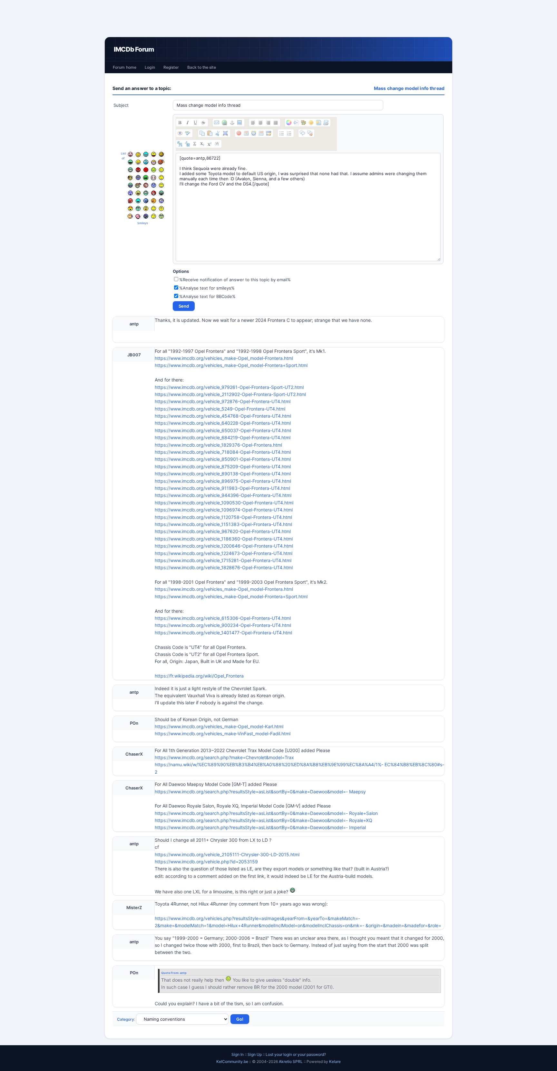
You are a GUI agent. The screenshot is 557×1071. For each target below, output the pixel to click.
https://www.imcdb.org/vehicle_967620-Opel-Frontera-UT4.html (223, 531)
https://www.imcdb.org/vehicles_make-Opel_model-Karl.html (219, 726)
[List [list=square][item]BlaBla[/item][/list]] (281, 133)
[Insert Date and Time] (261, 133)
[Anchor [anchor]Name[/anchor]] (232, 122)
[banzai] (138, 185)
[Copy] (202, 133)
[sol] (130, 177)
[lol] (138, 200)
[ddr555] (145, 193)
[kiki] (145, 185)
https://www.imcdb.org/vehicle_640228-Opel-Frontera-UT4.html (223, 423)
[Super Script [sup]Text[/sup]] (209, 144)
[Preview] (180, 133)
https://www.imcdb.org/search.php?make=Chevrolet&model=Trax (224, 757)
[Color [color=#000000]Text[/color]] (289, 122)
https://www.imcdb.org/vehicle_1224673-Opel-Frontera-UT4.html (223, 553)
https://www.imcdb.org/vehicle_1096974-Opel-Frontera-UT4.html (224, 509)
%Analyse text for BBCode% (207, 296)
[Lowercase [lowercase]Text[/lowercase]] (187, 144)
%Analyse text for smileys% (207, 288)
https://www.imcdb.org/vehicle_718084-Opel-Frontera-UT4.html (223, 452)
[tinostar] (145, 216)
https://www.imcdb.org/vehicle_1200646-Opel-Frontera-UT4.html (224, 546)
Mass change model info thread (409, 88)
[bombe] (161, 162)
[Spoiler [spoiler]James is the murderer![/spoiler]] (310, 133)
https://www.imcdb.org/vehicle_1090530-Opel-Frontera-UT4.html (224, 502)
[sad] (153, 185)
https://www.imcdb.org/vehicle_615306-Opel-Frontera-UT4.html (223, 618)
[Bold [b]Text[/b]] (180, 122)
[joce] (130, 185)
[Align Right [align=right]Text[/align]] (268, 122)
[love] (130, 208)
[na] (145, 208)
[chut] (153, 193)
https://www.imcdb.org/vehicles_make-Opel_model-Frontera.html (224, 358)
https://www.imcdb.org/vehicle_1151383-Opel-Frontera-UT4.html (223, 524)
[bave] (138, 162)
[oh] (145, 169)
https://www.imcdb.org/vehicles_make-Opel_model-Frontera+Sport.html (231, 365)
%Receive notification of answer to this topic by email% (235, 279)
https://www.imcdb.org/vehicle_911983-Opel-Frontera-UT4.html (222, 488)
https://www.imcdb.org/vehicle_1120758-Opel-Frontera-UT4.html (223, 517)
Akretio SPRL (291, 1061)
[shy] (153, 177)
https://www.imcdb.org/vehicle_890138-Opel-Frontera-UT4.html (223, 473)
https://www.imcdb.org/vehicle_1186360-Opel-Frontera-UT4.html (224, 538)
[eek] (130, 193)
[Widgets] (303, 122)
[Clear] (239, 133)
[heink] (161, 200)
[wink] (161, 185)
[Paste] (210, 133)
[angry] (138, 169)
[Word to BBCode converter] (326, 122)
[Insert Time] (253, 133)
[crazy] (153, 154)
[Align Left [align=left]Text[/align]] (253, 122)
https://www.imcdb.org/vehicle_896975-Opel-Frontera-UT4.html (223, 481)
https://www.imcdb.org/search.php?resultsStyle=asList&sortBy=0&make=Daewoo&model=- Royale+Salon (266, 813)
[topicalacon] (138, 216)
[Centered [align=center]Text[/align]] (260, 122)
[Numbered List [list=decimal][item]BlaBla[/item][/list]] (289, 133)
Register (171, 67)
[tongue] (153, 169)
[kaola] (130, 200)
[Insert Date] (246, 133)
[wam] (138, 177)
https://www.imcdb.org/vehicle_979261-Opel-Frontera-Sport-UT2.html (229, 387)
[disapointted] (161, 177)
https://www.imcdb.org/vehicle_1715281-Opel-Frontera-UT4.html (223, 560)
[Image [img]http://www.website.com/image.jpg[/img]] (239, 122)
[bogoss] (153, 162)
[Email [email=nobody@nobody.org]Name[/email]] (216, 122)
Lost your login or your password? (296, 1054)
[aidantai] (130, 162)
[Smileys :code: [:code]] (311, 122)
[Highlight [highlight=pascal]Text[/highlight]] (296, 122)
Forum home (124, 67)
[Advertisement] (278, 18)
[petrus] (145, 154)
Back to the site (201, 67)
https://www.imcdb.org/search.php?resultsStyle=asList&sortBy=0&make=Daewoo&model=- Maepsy (260, 791)
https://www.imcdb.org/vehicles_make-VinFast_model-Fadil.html (222, 733)
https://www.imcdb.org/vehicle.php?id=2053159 (206, 861)
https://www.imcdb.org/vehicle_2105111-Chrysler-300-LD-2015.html (227, 854)
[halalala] (145, 200)
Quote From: (170, 973)
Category (125, 1019)
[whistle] (138, 208)
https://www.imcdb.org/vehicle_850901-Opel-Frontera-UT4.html (223, 459)
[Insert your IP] (268, 133)
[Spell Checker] (187, 133)
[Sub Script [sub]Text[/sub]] (202, 144)
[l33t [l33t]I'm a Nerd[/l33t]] (194, 144)
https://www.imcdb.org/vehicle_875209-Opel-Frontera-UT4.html (223, 466)
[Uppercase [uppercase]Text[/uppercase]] (180, 144)
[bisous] (130, 154)
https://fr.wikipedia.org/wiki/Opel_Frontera (199, 676)
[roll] (161, 216)
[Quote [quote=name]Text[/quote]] (302, 133)
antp (183, 973)
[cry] (145, 177)
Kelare (335, 1061)
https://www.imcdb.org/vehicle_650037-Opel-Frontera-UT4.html (223, 430)
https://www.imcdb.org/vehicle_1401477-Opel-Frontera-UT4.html (223, 632)
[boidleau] (161, 193)
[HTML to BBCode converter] (318, 122)
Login (150, 67)
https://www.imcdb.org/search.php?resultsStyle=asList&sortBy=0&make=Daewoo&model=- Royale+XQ (263, 820)
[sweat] (130, 216)
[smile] (161, 169)
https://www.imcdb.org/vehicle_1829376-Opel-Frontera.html (218, 445)
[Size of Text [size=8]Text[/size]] (217, 144)
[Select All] (225, 133)
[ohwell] (153, 216)
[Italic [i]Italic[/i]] (187, 122)
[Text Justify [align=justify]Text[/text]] (275, 122)
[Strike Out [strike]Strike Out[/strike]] (203, 122)
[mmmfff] (161, 208)
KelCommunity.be (232, 1061)
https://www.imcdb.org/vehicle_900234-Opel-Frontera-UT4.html (223, 625)
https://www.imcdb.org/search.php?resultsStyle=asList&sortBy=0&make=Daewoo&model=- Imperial (260, 827)
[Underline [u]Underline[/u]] (195, 122)
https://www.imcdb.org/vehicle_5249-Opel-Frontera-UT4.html (220, 409)
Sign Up (255, 1054)
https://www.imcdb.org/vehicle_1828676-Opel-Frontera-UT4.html (224, 567)
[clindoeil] (138, 154)
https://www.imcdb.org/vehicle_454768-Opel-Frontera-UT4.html (223, 416)
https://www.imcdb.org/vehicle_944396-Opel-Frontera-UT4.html (223, 495)
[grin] (130, 169)
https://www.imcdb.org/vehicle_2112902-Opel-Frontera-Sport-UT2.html (230, 394)
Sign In (237, 1054)
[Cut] (217, 133)
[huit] (153, 200)
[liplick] (153, 208)
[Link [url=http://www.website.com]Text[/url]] (224, 122)
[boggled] (145, 162)
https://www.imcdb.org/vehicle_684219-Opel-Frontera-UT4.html (222, 437)
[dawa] (138, 193)
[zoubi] (161, 154)
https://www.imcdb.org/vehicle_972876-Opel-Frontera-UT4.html (222, 401)
